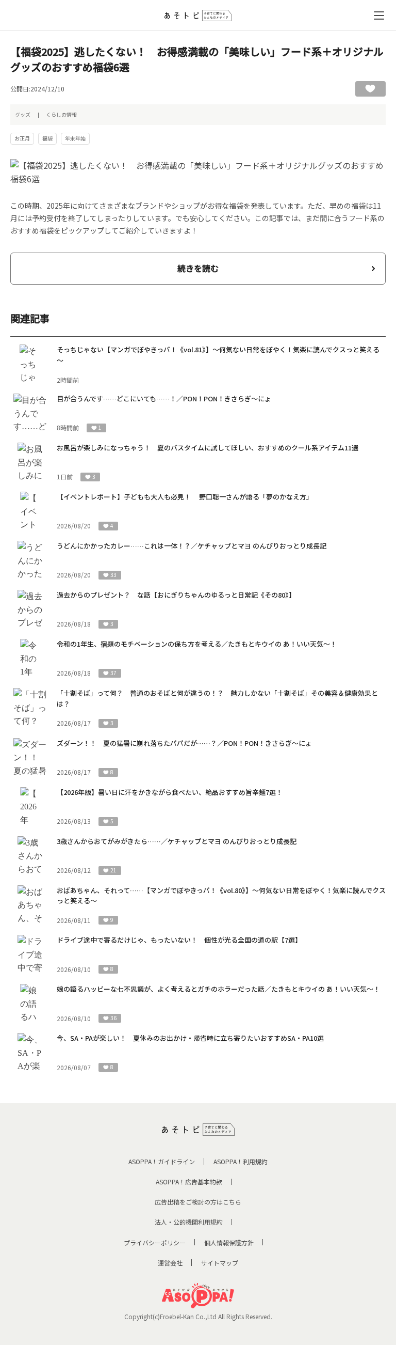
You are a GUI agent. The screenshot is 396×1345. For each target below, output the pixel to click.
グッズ (22, 114)
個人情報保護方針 (229, 1242)
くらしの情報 (61, 114)
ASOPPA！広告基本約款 (189, 1181)
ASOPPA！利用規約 (240, 1161)
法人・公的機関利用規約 (189, 1221)
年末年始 (75, 138)
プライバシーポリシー (155, 1242)
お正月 (22, 138)
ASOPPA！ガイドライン (161, 1161)
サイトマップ (219, 1262)
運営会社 (170, 1262)
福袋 (47, 138)
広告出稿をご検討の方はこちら (198, 1201)
